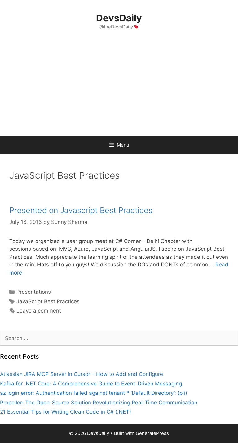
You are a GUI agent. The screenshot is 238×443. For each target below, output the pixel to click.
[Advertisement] (119, 89)
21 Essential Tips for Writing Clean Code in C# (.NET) (65, 412)
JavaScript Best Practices (48, 301)
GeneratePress (152, 433)
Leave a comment (38, 311)
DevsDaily (119, 17)
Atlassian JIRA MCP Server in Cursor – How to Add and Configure (81, 374)
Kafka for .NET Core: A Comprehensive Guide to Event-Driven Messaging (91, 384)
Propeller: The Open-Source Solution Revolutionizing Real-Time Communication (98, 402)
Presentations (33, 292)
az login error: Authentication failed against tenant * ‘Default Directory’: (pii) (93, 393)
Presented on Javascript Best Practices (80, 210)
